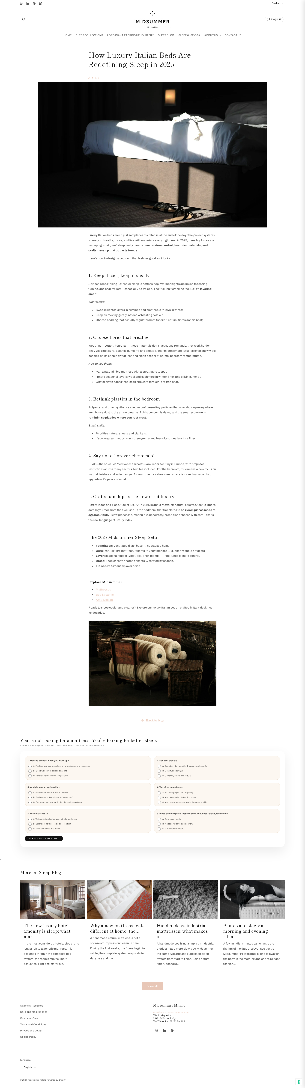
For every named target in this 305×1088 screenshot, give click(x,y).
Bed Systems (105, 594)
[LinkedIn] (27, 3)
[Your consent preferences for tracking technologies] (298, 1081)
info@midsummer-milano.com (171, 1012)
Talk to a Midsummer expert (44, 839)
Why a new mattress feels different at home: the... (117, 927)
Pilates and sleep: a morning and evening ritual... (245, 930)
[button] (24, 19)
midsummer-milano (37, 1080)
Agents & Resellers (31, 1005)
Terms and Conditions (33, 1024)
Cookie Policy (28, 1037)
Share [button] (95, 78)
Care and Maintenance (33, 1012)
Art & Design (104, 599)
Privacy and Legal (30, 1030)
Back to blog (155, 720)
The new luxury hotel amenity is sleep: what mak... (47, 930)
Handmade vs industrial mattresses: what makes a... (182, 930)
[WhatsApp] (40, 3)
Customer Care (29, 1018)
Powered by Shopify (56, 1080)
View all (153, 986)
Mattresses (103, 589)
